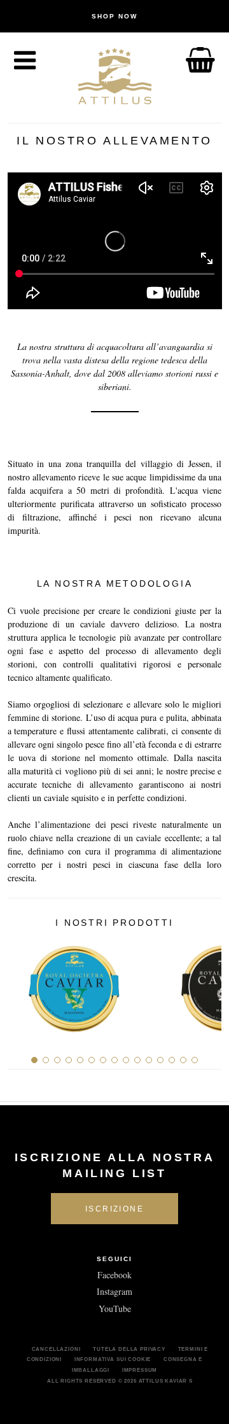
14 (183, 1060)
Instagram (114, 1291)
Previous (22, 983)
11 (149, 1060)
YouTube (115, 1308)
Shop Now (114, 16)
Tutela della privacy (129, 1349)
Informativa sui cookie (112, 1359)
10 (137, 1060)
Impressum (140, 1370)
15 (194, 1060)
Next (207, 983)
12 (160, 1060)
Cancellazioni (56, 1349)
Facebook (114, 1275)
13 (172, 1060)
